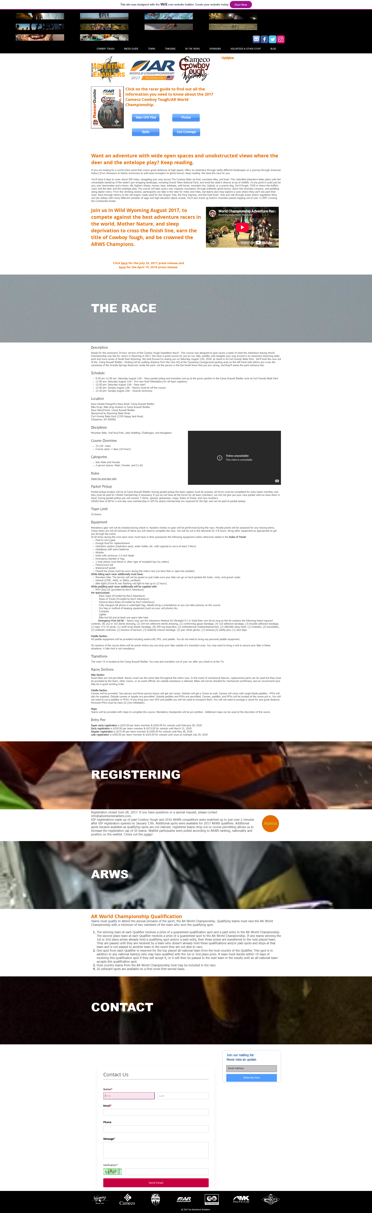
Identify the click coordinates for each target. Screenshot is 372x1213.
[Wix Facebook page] (264, 39)
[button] (151, 49)
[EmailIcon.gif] (256, 39)
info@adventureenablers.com (111, 816)
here (124, 263)
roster (148, 834)
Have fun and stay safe (103, 479)
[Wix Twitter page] (272, 39)
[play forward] (276, 1199)
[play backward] (96, 1199)
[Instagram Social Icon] (281, 39)
